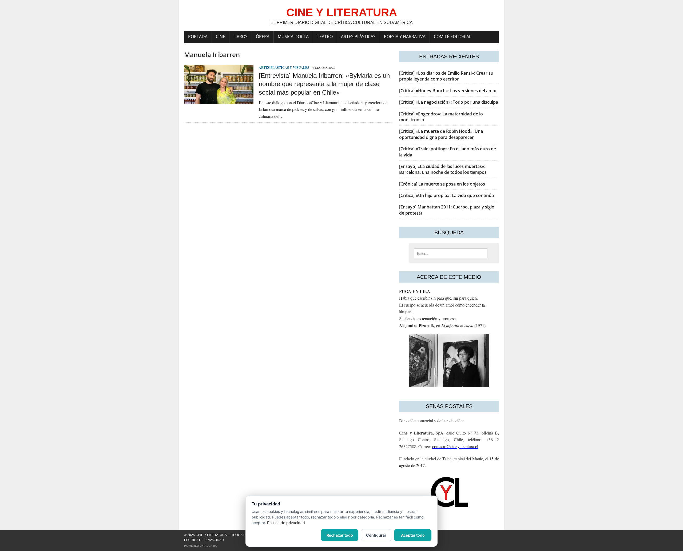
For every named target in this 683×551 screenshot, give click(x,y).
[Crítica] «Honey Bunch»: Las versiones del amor (448, 91)
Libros (240, 36)
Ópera (262, 36)
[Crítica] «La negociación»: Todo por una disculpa (448, 102)
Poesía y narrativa (405, 36)
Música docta (293, 36)
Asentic (211, 545)
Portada (198, 36)
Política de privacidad (204, 540)
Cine (220, 36)
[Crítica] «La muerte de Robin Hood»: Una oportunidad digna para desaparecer (441, 134)
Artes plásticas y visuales (284, 67)
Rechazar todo (340, 535)
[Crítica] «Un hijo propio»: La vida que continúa (446, 195)
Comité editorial (452, 36)
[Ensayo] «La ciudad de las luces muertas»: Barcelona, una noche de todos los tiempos (443, 169)
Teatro (325, 36)
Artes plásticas (358, 36)
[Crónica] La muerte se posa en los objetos (442, 184)
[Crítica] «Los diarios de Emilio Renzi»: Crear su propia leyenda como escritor (446, 76)
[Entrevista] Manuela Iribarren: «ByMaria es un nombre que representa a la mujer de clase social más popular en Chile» (324, 84)
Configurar (376, 535)
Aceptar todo (413, 535)
